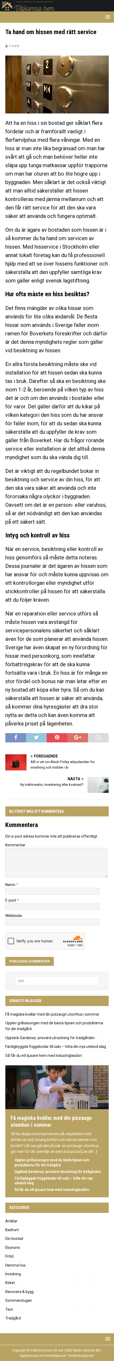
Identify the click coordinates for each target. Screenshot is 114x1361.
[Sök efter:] (57, 980)
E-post (11, 900)
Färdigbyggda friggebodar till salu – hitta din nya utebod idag (55, 1046)
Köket (10, 1283)
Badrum (12, 1230)
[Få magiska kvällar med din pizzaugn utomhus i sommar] (57, 1106)
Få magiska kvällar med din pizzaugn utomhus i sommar (52, 1014)
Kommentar (15, 845)
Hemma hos (15, 1265)
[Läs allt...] (89, 1151)
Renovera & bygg (19, 1292)
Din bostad (14, 1238)
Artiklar (11, 1221)
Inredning (13, 1274)
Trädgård (13, 1318)
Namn (10, 885)
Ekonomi (12, 1247)
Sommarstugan (18, 1300)
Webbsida (13, 916)
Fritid (9, 1256)
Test (9, 1309)
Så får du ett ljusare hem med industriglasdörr (43, 1055)
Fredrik (14, 46)
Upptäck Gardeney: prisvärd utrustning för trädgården (50, 1038)
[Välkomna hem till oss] (57, 8)
